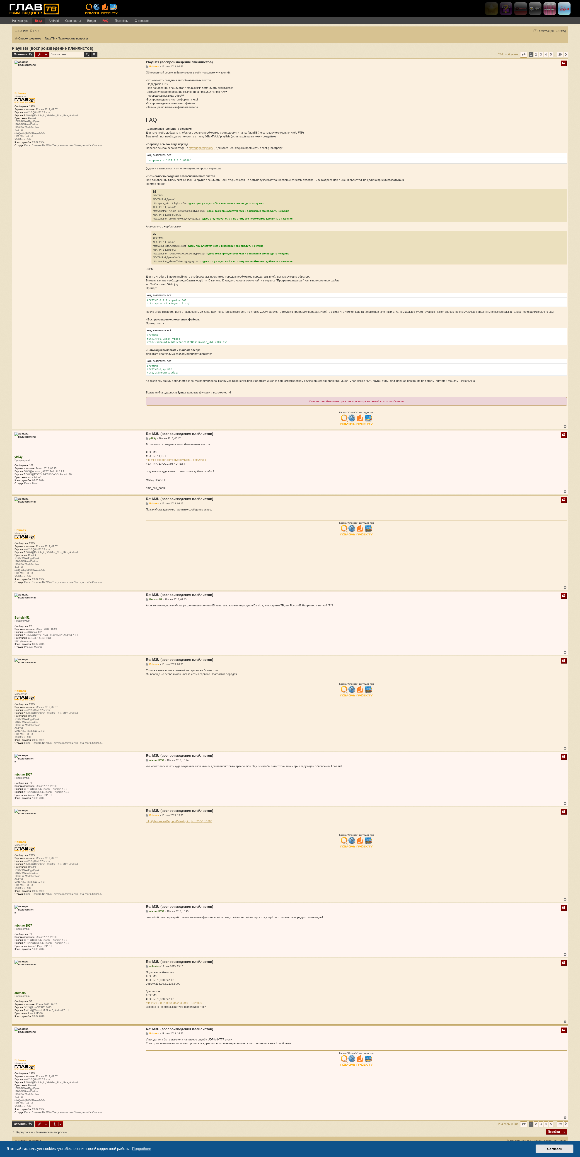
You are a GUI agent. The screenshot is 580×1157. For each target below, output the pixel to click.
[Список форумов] (45, 9)
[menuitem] (34, 31)
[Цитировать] (564, 63)
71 (30, 783)
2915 (32, 106)
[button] (523, 54)
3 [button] (541, 54)
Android (54, 20)
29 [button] (560, 54)
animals (20, 993)
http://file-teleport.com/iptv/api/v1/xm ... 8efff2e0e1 (176, 459)
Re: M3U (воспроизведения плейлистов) (179, 434)
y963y (18, 457)
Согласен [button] (554, 1149)
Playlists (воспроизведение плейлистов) (52, 48)
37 (30, 1001)
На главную (20, 20)
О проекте (142, 20)
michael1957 (23, 774)
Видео (91, 20)
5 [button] (551, 54)
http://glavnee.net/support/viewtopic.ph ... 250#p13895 (179, 821)
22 (30, 626)
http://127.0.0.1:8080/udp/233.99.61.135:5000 (174, 1003)
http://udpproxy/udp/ (201, 148)
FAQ (105, 20)
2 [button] (536, 54)
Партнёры (121, 20)
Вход (38, 20)
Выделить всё (162, 155)
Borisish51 (21, 617)
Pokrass (20, 93)
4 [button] (546, 54)
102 (31, 465)
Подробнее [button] (141, 1149)
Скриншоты (73, 20)
